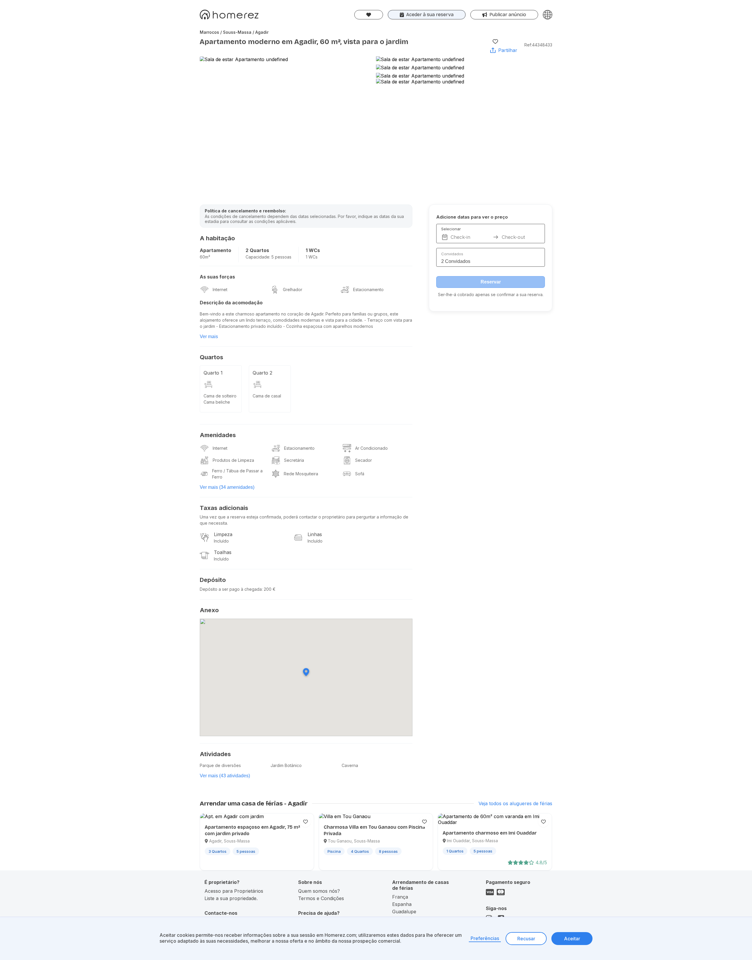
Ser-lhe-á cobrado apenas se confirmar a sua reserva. (490, 294)
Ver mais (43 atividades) (225, 775)
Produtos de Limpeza (233, 460)
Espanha (402, 904)
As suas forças (217, 277)
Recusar (526, 938)
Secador (363, 460)
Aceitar (572, 938)
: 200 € (269, 589)
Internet (220, 289)
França (400, 897)
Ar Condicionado (371, 448)
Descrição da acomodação (231, 303)
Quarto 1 (213, 373)
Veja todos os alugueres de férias (515, 803)
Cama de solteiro (220, 395)
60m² (205, 256)
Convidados (452, 253)
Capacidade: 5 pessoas (268, 256)
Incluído (221, 540)
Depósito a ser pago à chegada (231, 589)
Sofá (359, 473)
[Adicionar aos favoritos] (495, 41)
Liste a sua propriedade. (231, 898)
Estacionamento (368, 289)
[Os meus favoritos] (368, 14)
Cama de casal (267, 395)
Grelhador (292, 289)
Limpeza (223, 534)
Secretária (294, 460)
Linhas (315, 534)
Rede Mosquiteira (301, 473)
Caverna (350, 765)
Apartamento (215, 250)
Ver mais (209, 336)
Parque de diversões (220, 765)
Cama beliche (217, 402)
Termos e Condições (321, 898)
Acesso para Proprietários (233, 891)
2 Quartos (257, 250)
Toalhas (222, 552)
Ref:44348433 (538, 44)
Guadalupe (404, 911)
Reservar (491, 281)
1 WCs (313, 250)
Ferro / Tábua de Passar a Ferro (237, 473)
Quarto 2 (262, 373)
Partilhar (507, 50)
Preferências (485, 938)
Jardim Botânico (286, 765)
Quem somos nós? (319, 891)
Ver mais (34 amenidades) (227, 487)
